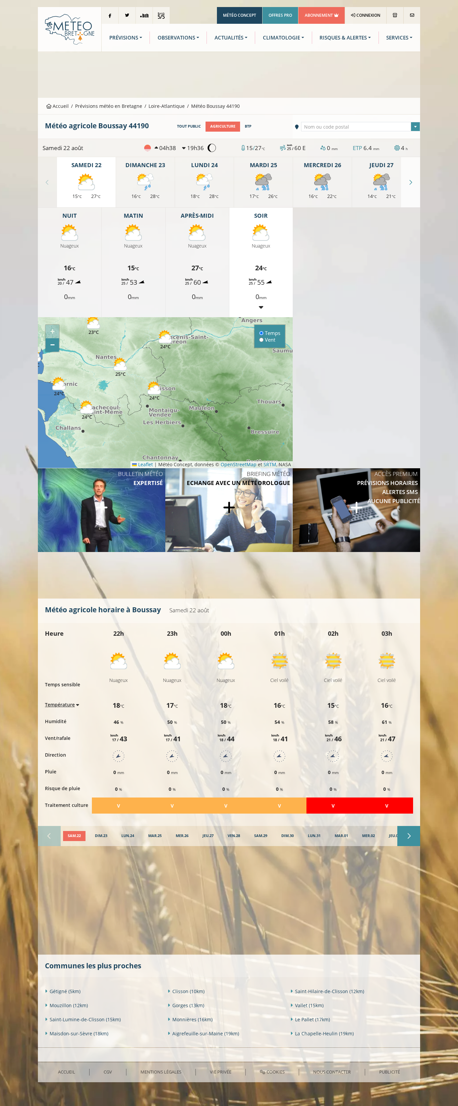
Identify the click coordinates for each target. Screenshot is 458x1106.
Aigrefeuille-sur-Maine (205, 1033)
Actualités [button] (229, 37)
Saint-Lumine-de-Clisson (85, 1019)
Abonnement (319, 15)
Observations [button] (176, 37)
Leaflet (145, 464)
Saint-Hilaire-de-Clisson (329, 991)
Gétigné (65, 991)
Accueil (60, 106)
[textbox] (360, 127)
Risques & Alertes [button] (343, 37)
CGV (108, 1072)
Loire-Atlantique (167, 106)
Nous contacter (332, 1072)
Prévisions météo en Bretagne (108, 106)
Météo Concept (239, 15)
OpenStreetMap (238, 464)
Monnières (192, 1019)
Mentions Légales (160, 1072)
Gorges (188, 1005)
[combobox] (360, 126)
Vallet (309, 1005)
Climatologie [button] (281, 37)
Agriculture (222, 126)
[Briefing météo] (229, 510)
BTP (248, 126)
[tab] (74, 836)
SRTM (270, 464)
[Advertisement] (229, 74)
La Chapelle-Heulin (324, 1033)
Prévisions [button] (123, 37)
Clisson (188, 991)
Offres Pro (280, 15)
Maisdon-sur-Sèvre (79, 1033)
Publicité (389, 1072)
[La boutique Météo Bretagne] (395, 15)
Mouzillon (69, 1005)
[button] (165, 340)
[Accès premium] (356, 510)
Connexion (367, 15)
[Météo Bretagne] (69, 28)
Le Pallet (312, 1019)
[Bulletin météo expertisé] (101, 510)
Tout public (189, 126)
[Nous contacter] (412, 15)
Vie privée (220, 1072)
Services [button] (397, 37)
